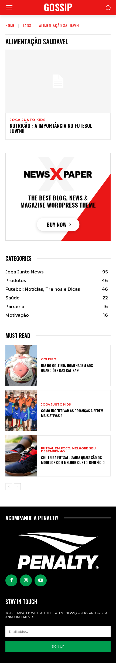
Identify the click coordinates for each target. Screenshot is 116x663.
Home (10, 25)
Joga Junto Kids (28, 120)
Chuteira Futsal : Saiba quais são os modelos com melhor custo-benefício (73, 460)
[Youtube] (40, 580)
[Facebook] (11, 580)
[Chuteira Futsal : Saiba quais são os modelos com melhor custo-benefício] (21, 455)
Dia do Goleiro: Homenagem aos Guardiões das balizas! (67, 367)
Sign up (58, 646)
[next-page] (17, 486)
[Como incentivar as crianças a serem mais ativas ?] (21, 410)
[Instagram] (26, 580)
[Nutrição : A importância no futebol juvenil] (58, 81)
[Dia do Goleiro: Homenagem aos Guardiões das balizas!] (21, 365)
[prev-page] (8, 486)
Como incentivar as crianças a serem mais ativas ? (72, 413)
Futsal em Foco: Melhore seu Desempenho (68, 450)
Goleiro (48, 359)
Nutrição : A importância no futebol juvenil (51, 128)
